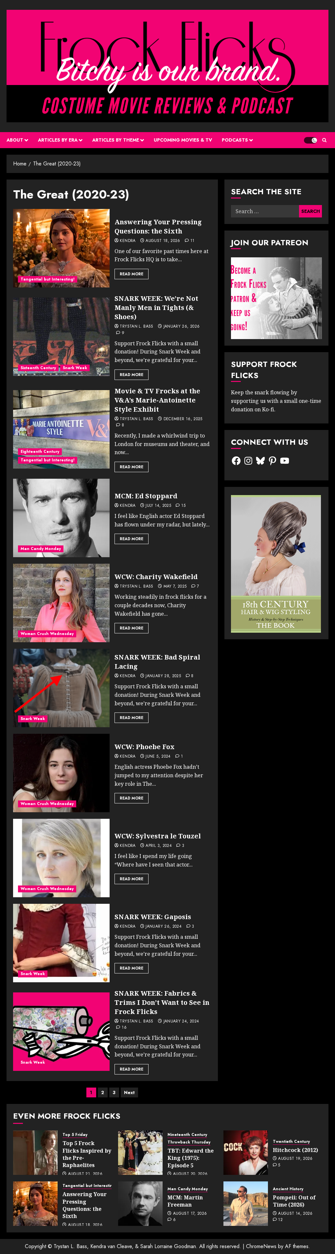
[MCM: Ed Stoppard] (61, 518)
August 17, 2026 (190, 1213)
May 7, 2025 (175, 586)
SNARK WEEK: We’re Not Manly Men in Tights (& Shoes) (156, 307)
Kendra (127, 241)
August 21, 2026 (85, 1174)
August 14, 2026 (295, 1213)
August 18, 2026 (163, 241)
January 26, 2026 (182, 326)
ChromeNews (261, 1246)
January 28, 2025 (163, 676)
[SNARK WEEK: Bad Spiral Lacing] (61, 688)
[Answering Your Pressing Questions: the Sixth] (61, 248)
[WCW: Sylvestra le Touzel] (61, 858)
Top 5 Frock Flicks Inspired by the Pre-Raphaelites (86, 1154)
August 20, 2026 (190, 1174)
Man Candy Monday (41, 549)
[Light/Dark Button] (310, 140)
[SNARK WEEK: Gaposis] (61, 943)
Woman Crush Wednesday (47, 634)
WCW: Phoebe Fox (145, 746)
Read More (131, 274)
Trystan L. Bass (136, 326)
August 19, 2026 (295, 1158)
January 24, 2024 (181, 1021)
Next (129, 1092)
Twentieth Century (291, 1141)
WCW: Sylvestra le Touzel (158, 836)
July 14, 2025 (158, 505)
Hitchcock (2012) (295, 1150)
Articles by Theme (115, 140)
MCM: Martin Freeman (185, 1201)
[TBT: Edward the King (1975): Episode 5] (140, 1152)
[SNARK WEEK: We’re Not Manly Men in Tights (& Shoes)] (61, 337)
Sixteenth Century (38, 368)
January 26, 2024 (164, 926)
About (15, 140)
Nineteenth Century (187, 1135)
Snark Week (75, 368)
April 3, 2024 (159, 846)
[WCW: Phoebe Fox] (61, 773)
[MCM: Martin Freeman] (140, 1203)
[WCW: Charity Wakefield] (61, 603)
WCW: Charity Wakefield (156, 576)
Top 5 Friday (74, 1135)
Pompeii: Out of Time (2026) (294, 1201)
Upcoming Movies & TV (183, 140)
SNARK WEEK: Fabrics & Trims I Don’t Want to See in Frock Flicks (162, 1002)
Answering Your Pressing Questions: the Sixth (158, 226)
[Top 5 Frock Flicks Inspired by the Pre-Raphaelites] (35, 1152)
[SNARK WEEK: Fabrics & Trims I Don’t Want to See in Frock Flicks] (61, 1031)
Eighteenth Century (40, 452)
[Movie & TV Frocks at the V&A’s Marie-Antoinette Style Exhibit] (61, 429)
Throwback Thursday (189, 1142)
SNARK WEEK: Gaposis (153, 916)
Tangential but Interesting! (48, 279)
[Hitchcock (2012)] (245, 1152)
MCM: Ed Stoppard (146, 495)
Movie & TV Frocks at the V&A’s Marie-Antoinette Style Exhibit (157, 400)
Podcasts (235, 140)
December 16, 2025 (183, 419)
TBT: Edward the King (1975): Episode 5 (191, 1158)
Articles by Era (58, 140)
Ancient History (288, 1189)
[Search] (324, 140)
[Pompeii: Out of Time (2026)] (245, 1203)
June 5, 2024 (158, 756)
